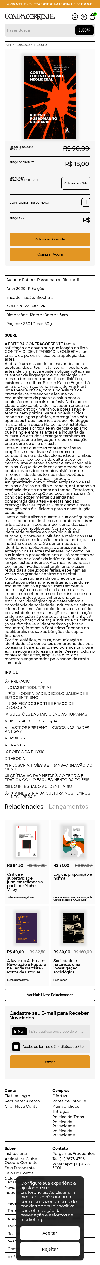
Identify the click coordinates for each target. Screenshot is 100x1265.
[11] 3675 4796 (72, 1158)
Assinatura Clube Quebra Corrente (21, 1161)
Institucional (16, 1153)
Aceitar (49, 1233)
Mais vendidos (65, 1106)
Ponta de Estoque (69, 1101)
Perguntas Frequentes (73, 1153)
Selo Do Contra (19, 1173)
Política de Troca (68, 1117)
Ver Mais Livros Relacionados (50, 995)
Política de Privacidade (63, 1124)
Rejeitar (50, 1249)
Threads (15, 1210)
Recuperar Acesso (22, 1101)
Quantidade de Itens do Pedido (29, 203)
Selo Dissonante (20, 1168)
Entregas (60, 1111)
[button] (92, 17)
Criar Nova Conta (21, 1106)
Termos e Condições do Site (61, 1047)
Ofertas (59, 1096)
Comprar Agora (50, 254)
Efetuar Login (17, 1096)
